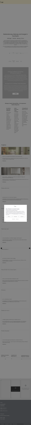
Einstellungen (15, 216)
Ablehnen (9, 216)
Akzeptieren (22, 216)
